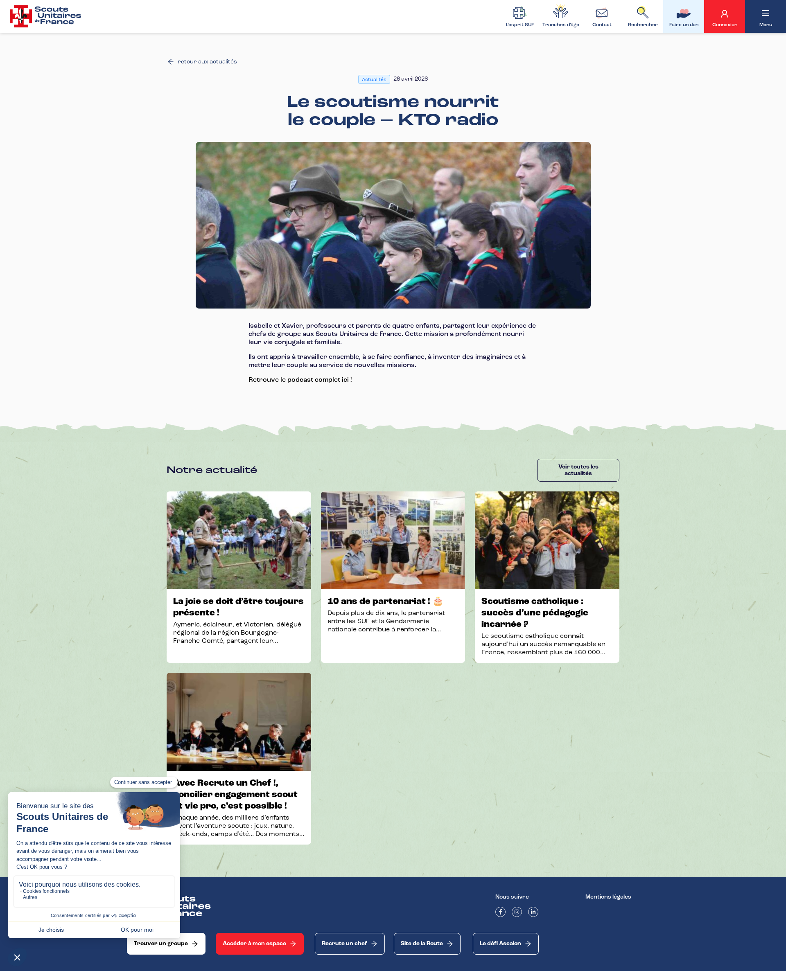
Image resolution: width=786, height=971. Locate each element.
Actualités (374, 79)
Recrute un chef (344, 943)
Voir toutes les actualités (578, 470)
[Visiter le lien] (46, 16)
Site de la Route (422, 943)
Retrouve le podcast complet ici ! (300, 380)
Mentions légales (608, 896)
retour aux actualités (207, 61)
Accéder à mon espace (254, 943)
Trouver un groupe (161, 943)
